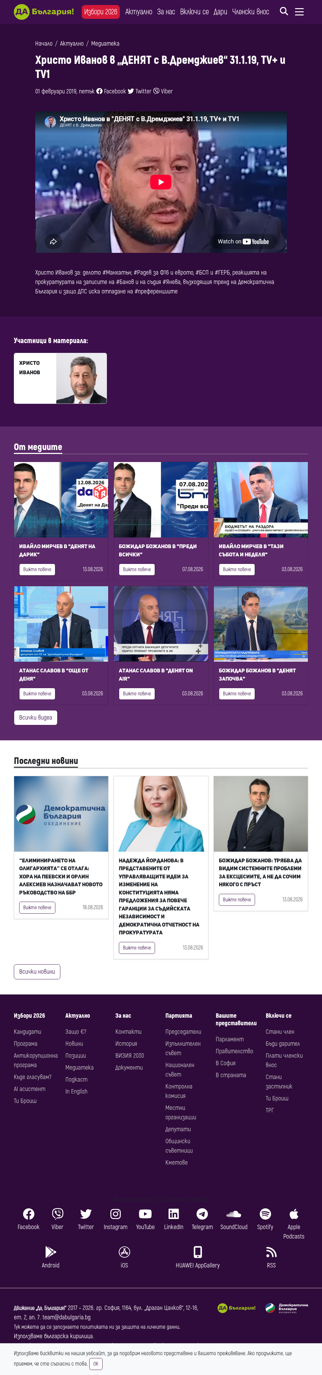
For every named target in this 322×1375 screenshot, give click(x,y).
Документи (129, 1068)
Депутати (178, 1129)
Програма (25, 1044)
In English (76, 1091)
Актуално (138, 11)
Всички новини (37, 972)
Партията (178, 1016)
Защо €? (75, 1032)
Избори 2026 (100, 11)
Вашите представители (236, 1019)
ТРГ (270, 1110)
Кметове (176, 1162)
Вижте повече (37, 569)
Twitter (143, 91)
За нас (166, 11)
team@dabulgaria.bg (66, 1317)
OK (95, 1364)
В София (226, 1063)
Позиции (75, 1056)
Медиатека (105, 43)
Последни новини (46, 761)
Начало (44, 43)
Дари (220, 11)
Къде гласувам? (32, 1077)
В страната (231, 1075)
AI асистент (29, 1089)
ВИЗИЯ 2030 (129, 1056)
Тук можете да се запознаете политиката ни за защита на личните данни (96, 1327)
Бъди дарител (283, 1044)
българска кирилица (68, 1336)
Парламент (230, 1039)
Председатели (183, 1032)
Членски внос (250, 11)
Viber (166, 91)
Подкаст (76, 1079)
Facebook (114, 91)
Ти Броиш (25, 1101)
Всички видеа (35, 717)
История (126, 1044)
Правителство (234, 1051)
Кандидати (27, 1032)
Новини (74, 1044)
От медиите (38, 447)
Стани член (280, 1032)
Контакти (128, 1032)
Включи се (194, 11)
